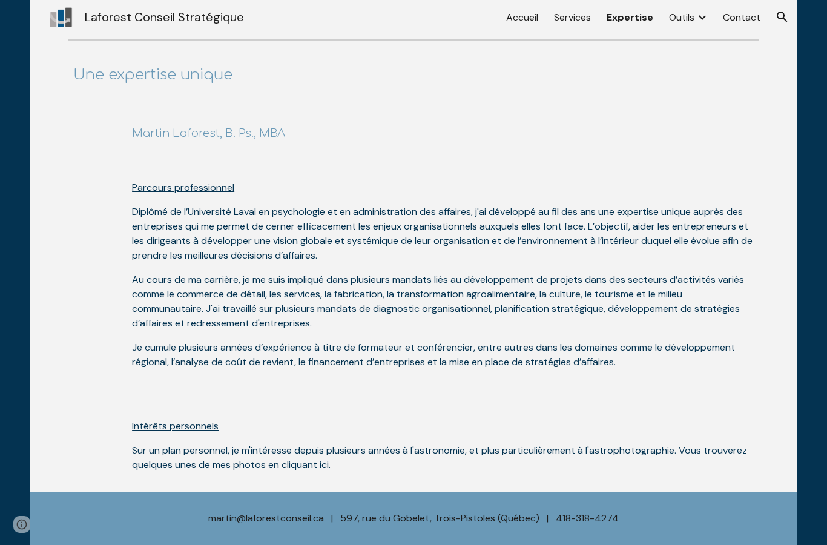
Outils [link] (681, 17)
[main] (413, 75)
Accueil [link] (522, 17)
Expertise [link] (630, 17)
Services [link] (572, 17)
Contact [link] (741, 17)
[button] (782, 16)
